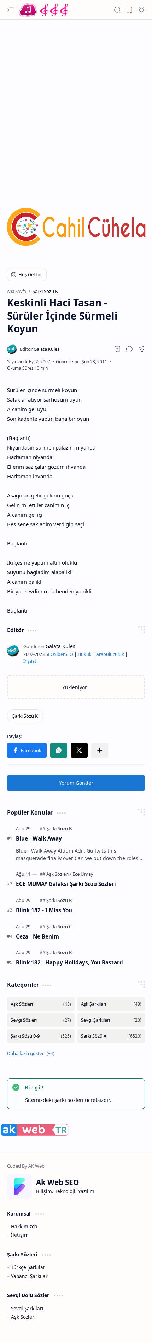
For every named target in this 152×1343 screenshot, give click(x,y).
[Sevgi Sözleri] (41, 1020)
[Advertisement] (76, 103)
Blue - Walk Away (39, 838)
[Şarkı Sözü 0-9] (41, 1036)
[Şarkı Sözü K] (25, 715)
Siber (59, 654)
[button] (10, 10)
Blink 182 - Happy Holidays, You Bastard (69, 962)
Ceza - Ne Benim (37, 936)
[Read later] (117, 349)
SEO (50, 654)
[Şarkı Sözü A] (111, 1036)
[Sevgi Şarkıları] (111, 1020)
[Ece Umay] (82, 874)
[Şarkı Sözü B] (59, 828)
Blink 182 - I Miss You (44, 910)
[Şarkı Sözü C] (59, 926)
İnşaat (29, 661)
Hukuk (85, 654)
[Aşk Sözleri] (58, 874)
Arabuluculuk (110, 654)
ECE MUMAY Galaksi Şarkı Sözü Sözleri (66, 883)
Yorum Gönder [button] (76, 782)
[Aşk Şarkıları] (111, 1004)
